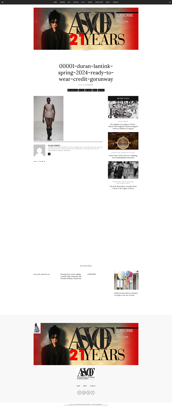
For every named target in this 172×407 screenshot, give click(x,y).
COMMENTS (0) (73, 90)
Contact (115, 2)
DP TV (83, 2)
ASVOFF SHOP (99, 2)
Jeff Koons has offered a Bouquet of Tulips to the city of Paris (126, 293)
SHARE (82, 90)
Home (55, 2)
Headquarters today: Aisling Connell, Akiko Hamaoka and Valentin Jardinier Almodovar (70, 276)
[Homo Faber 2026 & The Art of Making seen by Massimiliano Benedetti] (123, 141)
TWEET (89, 90)
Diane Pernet (90, 84)
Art (69, 2)
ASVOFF (90, 2)
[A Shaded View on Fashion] (86, 29)
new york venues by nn (42, 274)
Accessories (116, 181)
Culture (75, 2)
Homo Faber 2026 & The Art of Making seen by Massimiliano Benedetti (123, 156)
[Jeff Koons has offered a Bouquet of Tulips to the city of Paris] (126, 280)
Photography (120, 183)
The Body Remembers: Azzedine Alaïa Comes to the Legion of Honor (123, 187)
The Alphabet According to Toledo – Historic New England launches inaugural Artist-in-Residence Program (123, 126)
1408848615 (91, 274)
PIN (95, 90)
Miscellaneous (123, 121)
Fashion (62, 2)
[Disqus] (68, 189)
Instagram (130, 181)
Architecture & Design (118, 152)
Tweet (128, 183)
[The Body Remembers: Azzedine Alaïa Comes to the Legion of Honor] (123, 170)
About (108, 2)
